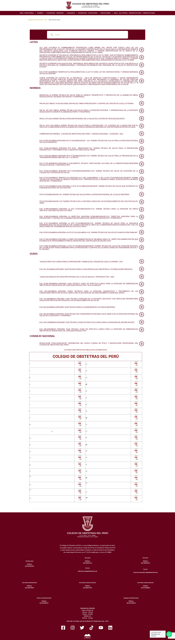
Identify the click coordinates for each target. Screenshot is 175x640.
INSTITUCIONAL (29, 13)
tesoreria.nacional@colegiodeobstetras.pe (145, 572)
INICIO (21, 13)
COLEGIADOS (71, 13)
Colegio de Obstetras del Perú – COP (37, 19)
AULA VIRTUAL (123, 13)
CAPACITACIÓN (92, 13)
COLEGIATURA (50, 13)
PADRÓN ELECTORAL (135, 13)
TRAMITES (40, 13)
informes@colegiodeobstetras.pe (87, 571)
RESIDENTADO (82, 13)
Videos (116, 13)
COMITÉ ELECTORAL (149, 13)
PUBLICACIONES (105, 13)
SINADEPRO (60, 13)
